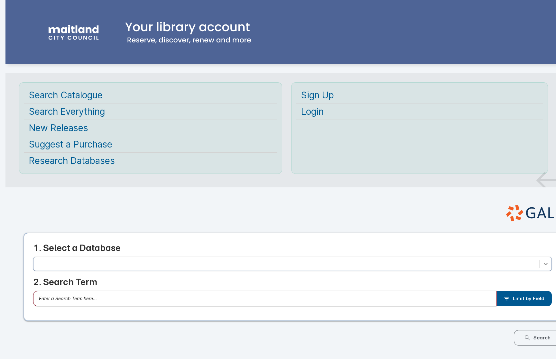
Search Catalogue (66, 95)
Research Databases (72, 160)
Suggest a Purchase (70, 144)
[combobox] (38, 264)
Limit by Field (528, 300)
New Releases (58, 127)
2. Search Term (65, 283)
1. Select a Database (77, 247)
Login (312, 111)
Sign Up (317, 95)
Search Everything (67, 111)
